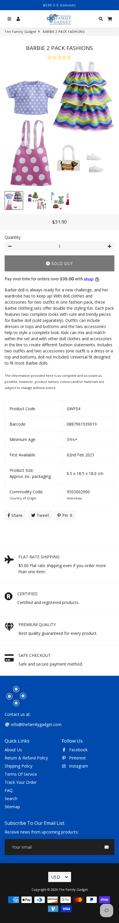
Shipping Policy (18, 766)
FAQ (9, 790)
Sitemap (12, 806)
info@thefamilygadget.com (36, 724)
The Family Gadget (20, 31)
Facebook (78, 749)
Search (11, 798)
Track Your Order (21, 782)
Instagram (78, 766)
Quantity (13, 237)
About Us (13, 749)
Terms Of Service (21, 774)
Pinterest (77, 758)
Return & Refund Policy (26, 758)
